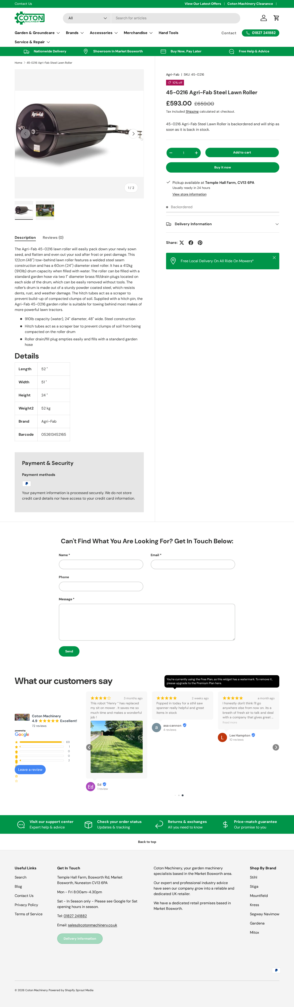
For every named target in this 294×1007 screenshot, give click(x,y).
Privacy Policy (26, 904)
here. (218, 683)
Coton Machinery (36, 990)
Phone (64, 577)
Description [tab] (25, 237)
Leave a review (30, 769)
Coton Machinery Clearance (250, 4)
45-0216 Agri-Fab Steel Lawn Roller (49, 62)
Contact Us (24, 895)
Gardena (257, 923)
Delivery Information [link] (80, 938)
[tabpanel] (79, 343)
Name (63, 555)
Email (155, 555)
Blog (18, 886)
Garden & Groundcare (35, 32)
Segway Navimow (264, 914)
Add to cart (242, 152)
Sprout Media (84, 990)
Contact (228, 33)
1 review (102, 789)
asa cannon (172, 725)
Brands (72, 32)
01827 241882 (75, 915)
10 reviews (236, 740)
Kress (254, 904)
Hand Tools (168, 32)
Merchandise (135, 32)
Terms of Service (28, 914)
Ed (99, 784)
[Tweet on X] (181, 242)
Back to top (147, 842)
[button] (89, 747)
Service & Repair (30, 42)
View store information (189, 194)
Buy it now (222, 167)
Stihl (253, 877)
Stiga (254, 886)
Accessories (101, 32)
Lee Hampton (239, 735)
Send (69, 651)
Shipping (192, 111)
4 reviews (169, 730)
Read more (230, 722)
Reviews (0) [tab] (53, 237)
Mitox (254, 932)
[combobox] (151, 18)
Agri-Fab (172, 74)
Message (65, 599)
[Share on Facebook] (190, 242)
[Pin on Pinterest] (200, 242)
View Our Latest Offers (203, 4)
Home (18, 62)
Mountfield (259, 895)
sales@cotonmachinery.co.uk (92, 925)
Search (20, 877)
